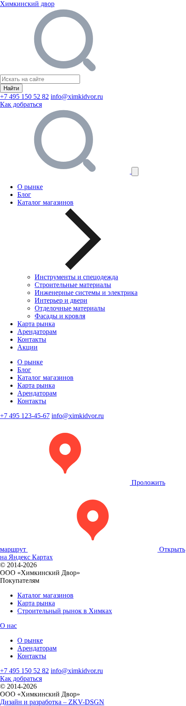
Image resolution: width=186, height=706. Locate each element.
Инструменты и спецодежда (76, 277)
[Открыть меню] (134, 171)
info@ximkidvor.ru (77, 96)
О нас (8, 625)
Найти (11, 88)
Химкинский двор (27, 3)
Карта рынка (36, 323)
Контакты (31, 339)
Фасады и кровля (60, 316)
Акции (27, 347)
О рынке (30, 186)
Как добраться (21, 104)
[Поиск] (65, 171)
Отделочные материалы (70, 308)
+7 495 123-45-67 (25, 415)
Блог (24, 194)
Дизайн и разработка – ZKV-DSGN (52, 702)
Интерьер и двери (61, 300)
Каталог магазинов (45, 377)
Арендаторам (37, 331)
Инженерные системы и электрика (86, 292)
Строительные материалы (73, 284)
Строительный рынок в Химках (64, 610)
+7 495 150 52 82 (24, 96)
